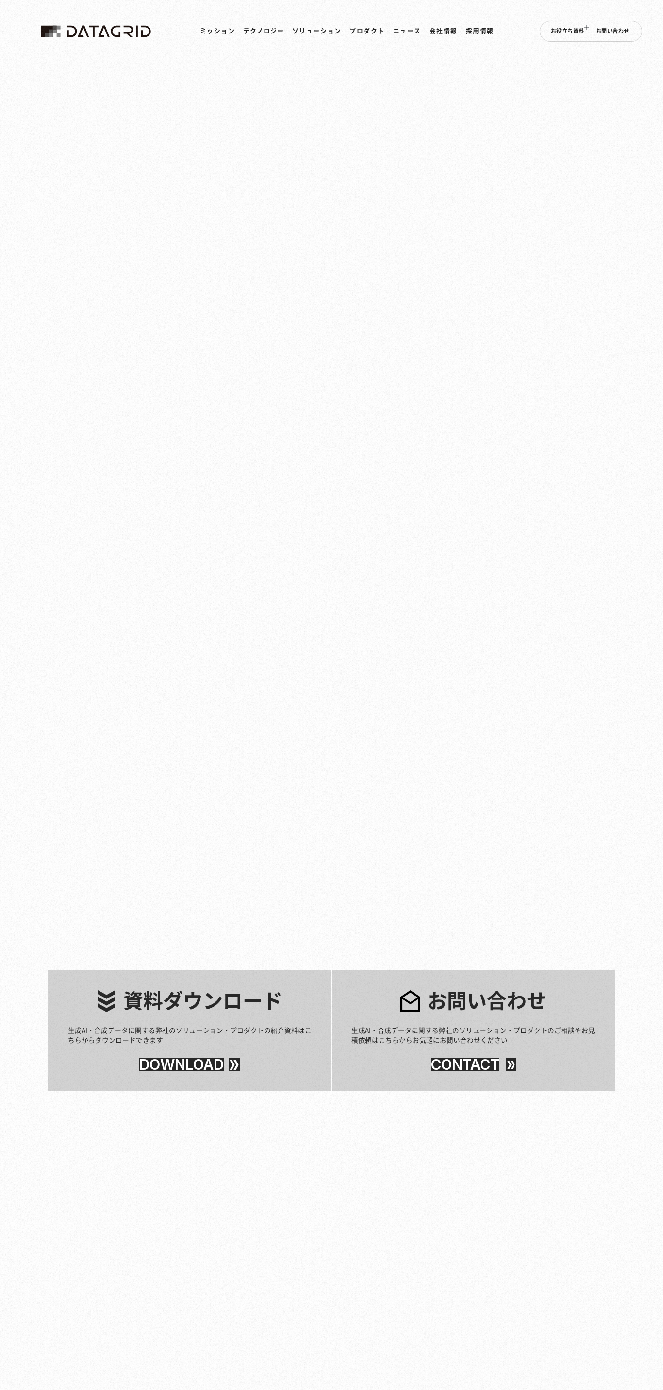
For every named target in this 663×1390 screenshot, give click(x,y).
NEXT (613, 857)
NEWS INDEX (625, 120)
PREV (566, 857)
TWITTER (586, 746)
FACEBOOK (589, 732)
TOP (600, 120)
